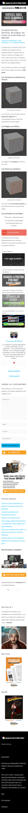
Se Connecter (5, 800)
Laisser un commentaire (9, 40)
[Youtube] (14, 363)
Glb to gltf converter (8, 782)
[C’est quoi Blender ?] (13, 259)
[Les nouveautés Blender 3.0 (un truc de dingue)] (13, 321)
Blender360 (5, 757)
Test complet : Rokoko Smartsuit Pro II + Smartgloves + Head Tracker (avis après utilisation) (13, 523)
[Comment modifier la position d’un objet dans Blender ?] (13, 280)
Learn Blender (12, 787)
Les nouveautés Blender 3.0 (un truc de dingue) (12, 312)
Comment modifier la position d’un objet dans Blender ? (13, 271)
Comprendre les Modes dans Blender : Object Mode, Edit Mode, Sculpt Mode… (13, 291)
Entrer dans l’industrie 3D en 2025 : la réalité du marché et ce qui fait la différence (13, 532)
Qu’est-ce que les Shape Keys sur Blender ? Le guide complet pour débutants (12, 506)
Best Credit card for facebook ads (15, 780)
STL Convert (21, 787)
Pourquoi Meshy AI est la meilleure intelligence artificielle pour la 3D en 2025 (13, 540)
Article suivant (14, 376)
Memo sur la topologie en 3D (10, 518)
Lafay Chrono (12, 785)
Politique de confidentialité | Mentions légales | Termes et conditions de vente (13, 765)
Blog (2, 794)
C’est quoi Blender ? (7, 251)
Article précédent (14, 371)
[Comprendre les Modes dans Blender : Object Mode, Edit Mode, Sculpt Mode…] (13, 300)
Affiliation (4, 807)
